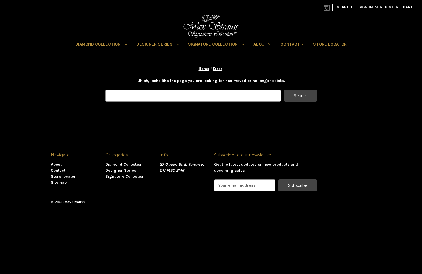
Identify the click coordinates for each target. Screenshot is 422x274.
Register (389, 7)
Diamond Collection (98, 44)
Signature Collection (213, 44)
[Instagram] (327, 8)
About (260, 44)
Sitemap (59, 182)
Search (344, 7)
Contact (290, 44)
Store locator (330, 44)
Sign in (365, 7)
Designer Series (155, 44)
